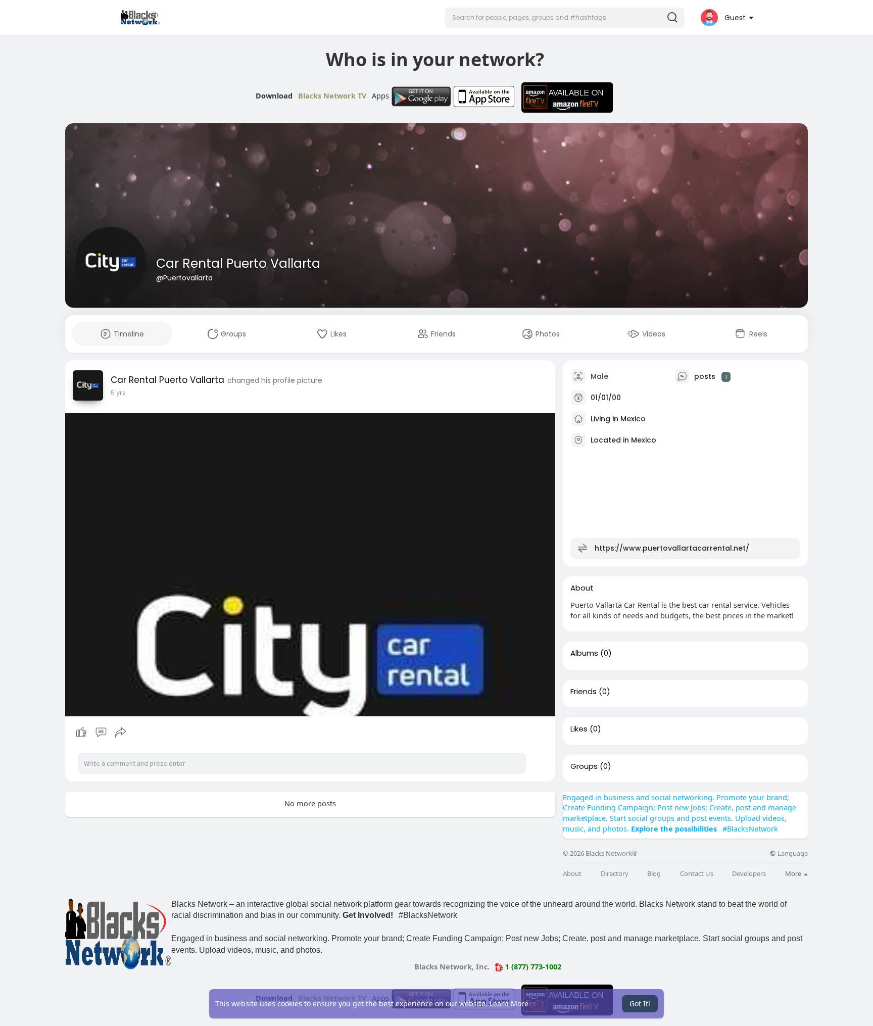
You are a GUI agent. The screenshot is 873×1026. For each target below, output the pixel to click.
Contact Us (696, 873)
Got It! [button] (639, 1003)
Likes (579, 729)
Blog (654, 873)
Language (792, 853)
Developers (749, 873)
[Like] (100, 732)
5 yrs (118, 393)
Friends (583, 692)
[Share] (120, 732)
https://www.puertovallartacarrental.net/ (672, 548)
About (572, 873)
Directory (614, 873)
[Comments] (101, 732)
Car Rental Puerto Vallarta (238, 263)
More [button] (794, 873)
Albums (584, 653)
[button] (565, 18)
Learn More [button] (509, 1003)
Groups (584, 766)
